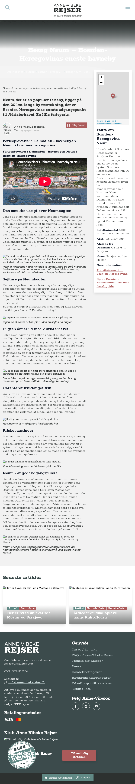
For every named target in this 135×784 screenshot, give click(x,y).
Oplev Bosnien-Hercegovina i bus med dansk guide (113, 282)
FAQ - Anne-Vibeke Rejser (92, 655)
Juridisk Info (81, 689)
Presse (76, 666)
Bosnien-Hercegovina (50, 72)
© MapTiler (109, 120)
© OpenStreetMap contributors (109, 122)
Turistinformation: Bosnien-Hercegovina (112, 272)
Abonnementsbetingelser (91, 678)
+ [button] (101, 77)
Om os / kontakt (84, 650)
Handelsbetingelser (87, 672)
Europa (30, 72)
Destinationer (15, 72)
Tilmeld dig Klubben (88, 661)
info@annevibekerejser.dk (26, 682)
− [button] (101, 82)
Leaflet (100, 120)
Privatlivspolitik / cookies (92, 683)
